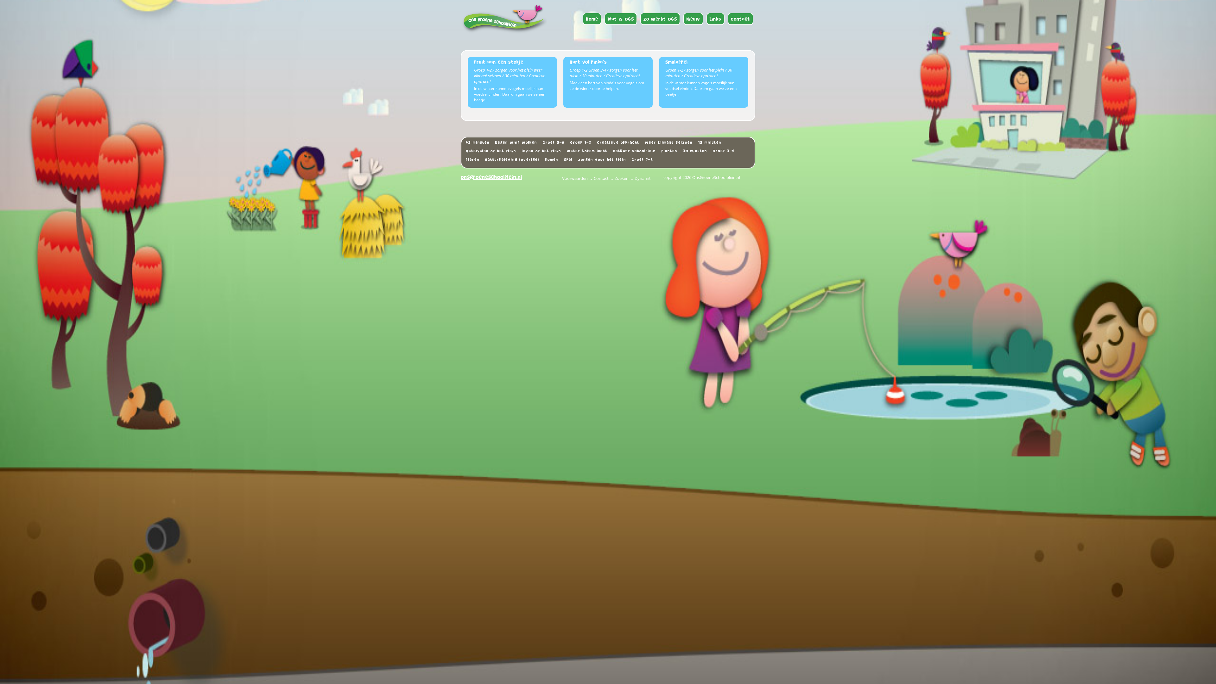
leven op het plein (541, 151)
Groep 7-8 (642, 159)
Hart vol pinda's (588, 62)
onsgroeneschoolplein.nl (491, 177)
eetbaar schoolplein (634, 151)
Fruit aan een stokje (498, 62)
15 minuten (709, 142)
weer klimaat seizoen (669, 142)
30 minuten (695, 151)
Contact (601, 178)
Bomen (551, 159)
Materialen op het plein (491, 151)
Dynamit (643, 178)
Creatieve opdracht (618, 142)
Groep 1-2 (581, 142)
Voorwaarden (575, 178)
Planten (669, 151)
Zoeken (622, 178)
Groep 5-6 (554, 142)
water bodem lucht (587, 151)
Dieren (472, 159)
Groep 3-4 (724, 151)
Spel (568, 159)
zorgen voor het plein (602, 159)
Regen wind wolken (516, 142)
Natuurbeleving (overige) (512, 159)
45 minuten (478, 142)
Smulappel (676, 62)
